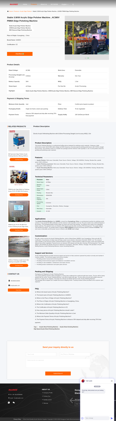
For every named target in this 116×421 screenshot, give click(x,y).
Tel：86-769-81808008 (16, 394)
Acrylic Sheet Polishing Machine (48, 326)
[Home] (14, 4)
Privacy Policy (17, 419)
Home (25, 4)
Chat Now (19, 54)
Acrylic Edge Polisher (25, 11)
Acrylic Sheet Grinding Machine (69, 326)
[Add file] (82, 418)
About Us (44, 4)
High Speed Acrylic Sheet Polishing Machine (47, 329)
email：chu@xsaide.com (16, 398)
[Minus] (112, 381)
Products (34, 4)
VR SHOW (54, 4)
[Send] (111, 418)
